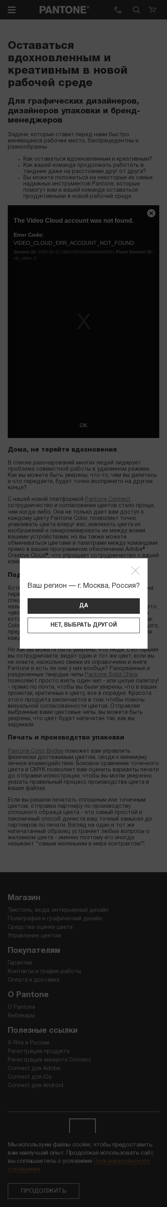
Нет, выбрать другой (83, 625)
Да (83, 605)
